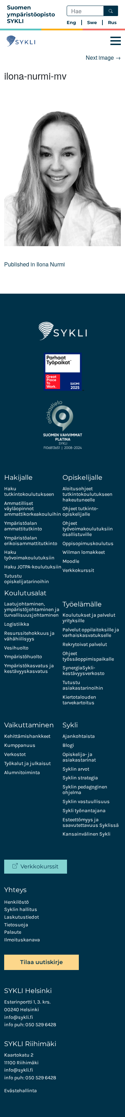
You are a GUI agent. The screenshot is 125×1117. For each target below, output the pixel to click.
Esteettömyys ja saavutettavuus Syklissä (90, 822)
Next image (103, 57)
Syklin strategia (80, 778)
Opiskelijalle (82, 477)
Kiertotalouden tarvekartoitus (79, 700)
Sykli (70, 725)
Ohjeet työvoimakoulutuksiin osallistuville (87, 528)
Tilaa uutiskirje (41, 962)
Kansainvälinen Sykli (86, 834)
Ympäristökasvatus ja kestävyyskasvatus (29, 668)
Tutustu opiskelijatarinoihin (26, 579)
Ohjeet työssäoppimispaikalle (88, 656)
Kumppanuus (19, 745)
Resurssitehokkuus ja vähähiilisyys (29, 636)
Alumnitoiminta (22, 773)
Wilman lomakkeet (83, 552)
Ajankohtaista (78, 736)
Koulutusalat (25, 593)
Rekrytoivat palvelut (84, 644)
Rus (112, 22)
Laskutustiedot (21, 917)
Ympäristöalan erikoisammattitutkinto (30, 540)
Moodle (70, 561)
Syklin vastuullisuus (86, 801)
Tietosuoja (16, 925)
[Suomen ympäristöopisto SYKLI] (21, 41)
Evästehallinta (20, 1091)
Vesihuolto (16, 648)
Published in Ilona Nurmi (34, 264)
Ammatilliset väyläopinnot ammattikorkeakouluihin (32, 508)
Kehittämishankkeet (27, 736)
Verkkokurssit (78, 570)
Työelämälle (82, 604)
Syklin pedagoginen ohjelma (84, 789)
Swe (92, 22)
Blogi (68, 745)
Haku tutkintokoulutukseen (29, 491)
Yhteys (15, 889)
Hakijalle (18, 477)
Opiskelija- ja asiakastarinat (79, 757)
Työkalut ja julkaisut (27, 763)
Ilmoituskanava (22, 940)
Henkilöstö (16, 902)
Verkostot (15, 754)
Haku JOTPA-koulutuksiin (32, 567)
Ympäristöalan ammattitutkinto (23, 526)
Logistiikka (16, 624)
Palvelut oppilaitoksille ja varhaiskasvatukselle (90, 632)
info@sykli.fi (18, 1017)
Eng (71, 22)
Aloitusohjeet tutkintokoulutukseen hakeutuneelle (87, 494)
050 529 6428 (40, 1025)
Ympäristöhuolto (23, 657)
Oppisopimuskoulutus (88, 543)
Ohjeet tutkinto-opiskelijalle (80, 511)
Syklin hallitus (20, 909)
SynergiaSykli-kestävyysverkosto (83, 670)
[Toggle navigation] (115, 41)
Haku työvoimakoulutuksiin (29, 555)
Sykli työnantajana (84, 811)
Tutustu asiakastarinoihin (82, 685)
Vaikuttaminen (29, 725)
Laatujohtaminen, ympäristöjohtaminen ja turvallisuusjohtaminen (31, 609)
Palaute (12, 932)
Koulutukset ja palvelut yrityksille (88, 618)
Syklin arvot (75, 769)
